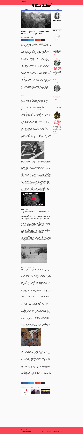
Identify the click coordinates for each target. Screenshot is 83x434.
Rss (25, 1)
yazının (24, 44)
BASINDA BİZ (53, 1)
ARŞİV (50, 1)
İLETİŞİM (57, 1)
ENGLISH (61, 1)
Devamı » (60, 54)
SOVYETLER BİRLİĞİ (23, 37)
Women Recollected (30, 37)
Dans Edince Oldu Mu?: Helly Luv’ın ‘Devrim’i (45, 395)
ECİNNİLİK (42, 9)
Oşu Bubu (32, 398)
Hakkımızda (46, 1)
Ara (61, 3)
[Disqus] (36, 414)
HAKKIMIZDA (42, 431)
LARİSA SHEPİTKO (23, 36)
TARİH (50, 9)
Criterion (28, 378)
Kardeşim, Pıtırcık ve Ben (25, 396)
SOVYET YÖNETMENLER (31, 36)
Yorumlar (57, 431)
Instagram (24, 1)
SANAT (58, 9)
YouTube (25, 431)
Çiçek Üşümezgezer (57, 20)
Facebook (21, 1)
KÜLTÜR (34, 9)
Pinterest (27, 431)
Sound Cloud (29, 431)
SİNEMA (27, 37)
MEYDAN (26, 9)
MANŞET (27, 36)
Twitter (22, 1)
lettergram (31, 429)
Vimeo (26, 431)
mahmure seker (42, 398)
